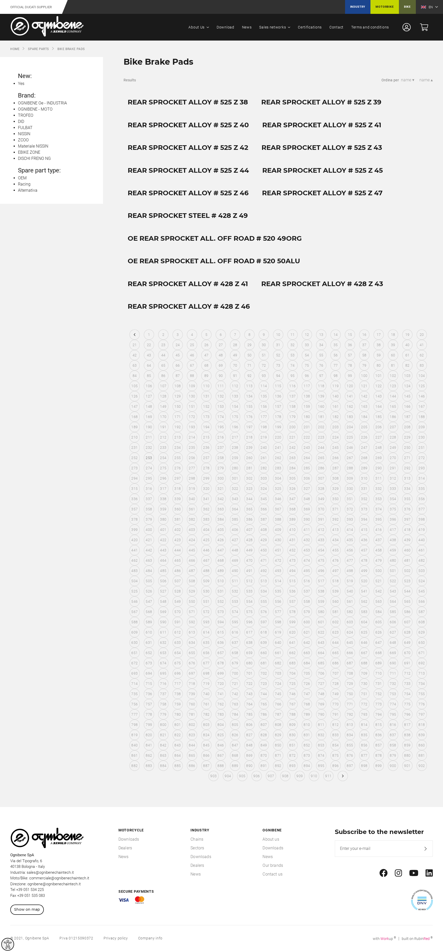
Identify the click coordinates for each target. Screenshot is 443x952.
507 (177, 581)
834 (350, 735)
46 (192, 355)
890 (249, 766)
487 (192, 571)
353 (378, 499)
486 (177, 571)
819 (134, 735)
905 (242, 776)
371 (335, 509)
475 (321, 560)
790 (321, 714)
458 (378, 550)
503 (421, 571)
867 (220, 755)
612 (177, 632)
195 (220, 427)
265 (321, 458)
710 (378, 673)
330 (350, 489)
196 (235, 427)
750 (350, 694)
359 (163, 509)
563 (378, 601)
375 (393, 509)
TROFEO (25, 115)
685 (321, 663)
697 (192, 673)
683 (292, 663)
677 (206, 663)
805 (235, 725)
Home (14, 49)
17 (379, 335)
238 (235, 447)
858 (393, 745)
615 (220, 632)
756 (134, 704)
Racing (24, 184)
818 (421, 725)
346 (278, 499)
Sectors (197, 848)
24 (178, 345)
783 (220, 714)
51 (264, 355)
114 (263, 386)
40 (407, 345)
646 (364, 642)
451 (278, 550)
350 (335, 499)
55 (321, 355)
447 (220, 550)
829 (278, 735)
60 (393, 355)
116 (292, 386)
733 (407, 684)
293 (421, 468)
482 (421, 560)
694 (149, 673)
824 (206, 735)
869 (249, 755)
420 (134, 540)
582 (350, 612)
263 (292, 458)
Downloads (128, 839)
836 (378, 735)
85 (149, 376)
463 (149, 560)
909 (299, 776)
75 (307, 365)
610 (149, 632)
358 (149, 509)
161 (335, 406)
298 (192, 478)
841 (149, 745)
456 (350, 550)
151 (192, 406)
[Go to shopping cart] (424, 27)
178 (278, 417)
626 (378, 632)
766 (278, 704)
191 (163, 427)
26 (206, 345)
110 (206, 386)
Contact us (273, 874)
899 (378, 766)
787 (278, 714)
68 (206, 365)
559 (321, 601)
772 (364, 704)
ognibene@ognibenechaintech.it (54, 884)
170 (163, 417)
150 (177, 406)
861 (134, 755)
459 (393, 550)
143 (378, 396)
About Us (196, 27)
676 (192, 663)
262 (278, 458)
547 (149, 601)
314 (421, 478)
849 (263, 745)
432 (307, 540)
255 (177, 458)
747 (307, 694)
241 (278, 447)
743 (249, 694)
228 (393, 437)
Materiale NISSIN (33, 146)
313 (407, 478)
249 (393, 447)
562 (364, 601)
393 (350, 519)
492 (263, 571)
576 (263, 612)
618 (263, 632)
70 (235, 365)
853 (321, 745)
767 (292, 704)
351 (350, 499)
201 (307, 427)
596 (249, 622)
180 (307, 417)
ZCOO (23, 140)
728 (335, 684)
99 (350, 376)
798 (134, 725)
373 (364, 509)
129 (177, 396)
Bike (407, 6)
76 (321, 365)
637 (235, 642)
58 (364, 355)
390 (307, 519)
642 (307, 642)
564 (393, 601)
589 (149, 622)
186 (393, 417)
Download (225, 27)
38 (379, 345)
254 (163, 458)
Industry (358, 6)
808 (278, 725)
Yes (21, 83)
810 (307, 725)
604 (364, 622)
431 (292, 540)
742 (235, 694)
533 (249, 591)
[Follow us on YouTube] (413, 873)
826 (235, 735)
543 (393, 591)
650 (421, 642)
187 (407, 417)
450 (263, 550)
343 (235, 499)
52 (278, 355)
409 (278, 530)
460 (407, 550)
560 (335, 601)
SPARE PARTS (38, 49)
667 (364, 653)
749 (335, 694)
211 (149, 437)
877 (364, 755)
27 (221, 345)
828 (263, 735)
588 (134, 622)
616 (235, 632)
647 (378, 642)
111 (220, 386)
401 (163, 530)
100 (364, 376)
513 (263, 581)
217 (235, 437)
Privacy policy (116, 938)
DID (21, 121)
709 (364, 673)
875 (335, 755)
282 (263, 468)
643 (321, 642)
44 (163, 355)
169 (149, 417)
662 (292, 653)
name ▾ (407, 79)
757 (149, 704)
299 (206, 478)
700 (235, 673)
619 (278, 632)
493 (278, 571)
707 (335, 673)
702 (263, 673)
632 (163, 642)
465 (177, 560)
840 (134, 745)
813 (350, 725)
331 (364, 489)
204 (350, 427)
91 (235, 376)
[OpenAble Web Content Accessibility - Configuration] (7, 944)
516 (307, 581)
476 (335, 560)
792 (350, 714)
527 (163, 591)
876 (350, 755)
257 (206, 458)
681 (263, 663)
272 (421, 458)
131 (206, 396)
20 (422, 335)
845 (206, 745)
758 (163, 704)
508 (192, 581)
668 (378, 653)
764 (249, 704)
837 (393, 735)
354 (393, 499)
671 (421, 653)
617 (249, 632)
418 (407, 530)
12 (307, 335)
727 (321, 684)
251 (421, 447)
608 (421, 622)
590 (163, 622)
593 (206, 622)
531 (220, 591)
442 (149, 550)
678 (220, 663)
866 (206, 755)
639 (263, 642)
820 (149, 735)
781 (192, 714)
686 (335, 663)
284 (292, 468)
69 (221, 365)
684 (307, 663)
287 (335, 468)
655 (192, 653)
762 (220, 704)
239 (249, 447)
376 (407, 509)
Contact (336, 27)
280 (235, 468)
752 (378, 694)
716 (163, 684)
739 (192, 694)
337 (149, 499)
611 (163, 632)
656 (206, 653)
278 (206, 468)
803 (206, 725)
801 (177, 725)
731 (378, 684)
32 (292, 345)
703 (278, 673)
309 (350, 478)
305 (292, 478)
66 (178, 365)
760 (192, 704)
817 (407, 725)
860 (421, 745)
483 (134, 571)
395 (378, 519)
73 (278, 365)
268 (364, 458)
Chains (196, 839)
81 (393, 365)
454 (321, 550)
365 (249, 509)
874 (321, 755)
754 (407, 694)
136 (278, 396)
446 (206, 550)
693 (134, 673)
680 (249, 663)
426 (220, 540)
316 (149, 489)
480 (393, 560)
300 (220, 478)
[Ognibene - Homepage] (47, 27)
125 (421, 386)
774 (393, 704)
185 (378, 417)
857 (378, 745)
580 (321, 612)
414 (350, 530)
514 (278, 581)
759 (177, 704)
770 (335, 704)
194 (206, 427)
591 (177, 622)
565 (407, 601)
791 (335, 714)
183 (350, 417)
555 (263, 601)
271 (407, 458)
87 (178, 376)
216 (220, 437)
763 (235, 704)
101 (378, 376)
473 (292, 560)
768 (307, 704)
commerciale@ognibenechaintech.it (59, 878)
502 (407, 571)
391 (321, 519)
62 (422, 355)
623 (335, 632)
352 (364, 499)
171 (177, 417)
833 (335, 735)
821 (163, 735)
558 (307, 601)
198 (263, 427)
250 (407, 447)
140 (335, 396)
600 (307, 622)
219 (263, 437)
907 (271, 776)
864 (177, 755)
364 (235, 509)
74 (292, 365)
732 (393, 684)
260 (249, 458)
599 (292, 622)
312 (393, 478)
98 (336, 376)
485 (163, 571)
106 (149, 386)
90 (221, 376)
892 (278, 766)
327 (307, 489)
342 (220, 499)
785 (249, 714)
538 (321, 591)
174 (220, 417)
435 (350, 540)
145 (407, 396)
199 (278, 427)
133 (235, 396)
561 (350, 601)
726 (307, 684)
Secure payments (136, 891)
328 (321, 489)
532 (235, 591)
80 (379, 365)
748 (321, 694)
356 (421, 499)
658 (235, 653)
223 (321, 437)
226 (364, 437)
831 (307, 735)
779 (163, 714)
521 (378, 581)
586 (407, 612)
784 (235, 714)
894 (307, 766)
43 (149, 355)
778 (149, 714)
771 (350, 704)
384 (220, 519)
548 (163, 601)
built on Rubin (417, 939)
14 (336, 335)
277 (192, 468)
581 (335, 612)
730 (364, 684)
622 (321, 632)
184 (364, 417)
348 (307, 499)
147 (134, 406)
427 (235, 540)
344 (249, 499)
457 (364, 550)
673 (149, 663)
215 (206, 437)
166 (407, 406)
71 (249, 365)
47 (206, 355)
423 (177, 540)
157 (278, 406)
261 (263, 458)
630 (134, 642)
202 (321, 427)
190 (149, 427)
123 (393, 386)
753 (393, 694)
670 (407, 653)
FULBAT (25, 127)
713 (421, 673)
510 (220, 581)
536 (292, 591)
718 (192, 684)
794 (378, 714)
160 (321, 406)
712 (407, 673)
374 (378, 509)
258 (220, 458)
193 (192, 427)
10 (278, 335)
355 (407, 499)
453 (307, 550)
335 (421, 489)
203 (335, 427)
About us (271, 839)
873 (307, 755)
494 (292, 571)
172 (192, 417)
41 (422, 345)
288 (350, 468)
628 (407, 632)
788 (292, 714)
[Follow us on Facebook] (383, 873)
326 (292, 489)
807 (263, 725)
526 (149, 591)
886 (192, 766)
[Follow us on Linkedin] (429, 873)
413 (335, 530)
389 (292, 519)
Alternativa (27, 190)
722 (249, 684)
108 (177, 386)
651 (134, 653)
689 (378, 663)
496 (321, 571)
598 (278, 622)
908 (285, 776)
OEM (22, 178)
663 (307, 653)
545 (421, 591)
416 (378, 530)
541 (364, 591)
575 (249, 612)
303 (263, 478)
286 (321, 468)
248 (378, 447)
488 (206, 571)
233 (163, 447)
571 (192, 612)
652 (149, 653)
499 (364, 571)
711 (393, 673)
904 (228, 776)
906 (256, 776)
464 (163, 560)
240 (263, 447)
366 (263, 509)
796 (407, 714)
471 (263, 560)
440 (421, 540)
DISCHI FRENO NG (34, 158)
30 (264, 345)
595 (235, 622)
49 (235, 355)
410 (292, 530)
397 (407, 519)
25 (192, 345)
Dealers (125, 848)
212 (163, 437)
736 (149, 694)
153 (220, 406)
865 (192, 755)
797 (421, 714)
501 (393, 571)
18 (393, 335)
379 (149, 519)
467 (206, 560)
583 (364, 612)
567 (134, 612)
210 (134, 437)
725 (292, 684)
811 (321, 725)
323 (249, 489)
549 (177, 601)
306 (307, 478)
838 (407, 735)
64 (149, 365)
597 (263, 622)
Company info (150, 938)
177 (263, 417)
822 (177, 735)
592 (192, 622)
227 (378, 437)
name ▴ (426, 79)
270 (393, 458)
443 (163, 550)
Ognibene (272, 830)
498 (350, 571)
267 (350, 458)
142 (364, 396)
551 (206, 601)
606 (393, 622)
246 (350, 447)
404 (206, 530)
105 (134, 386)
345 (263, 499)
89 (206, 376)
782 (206, 714)
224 (335, 437)
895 (321, 766)
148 (149, 406)
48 (221, 355)
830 (292, 735)
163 (364, 406)
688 (364, 663)
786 (263, 714)
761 (206, 704)
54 (307, 355)
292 (407, 468)
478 (364, 560)
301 (235, 478)
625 (364, 632)
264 (307, 458)
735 (134, 694)
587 (421, 612)
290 (378, 468)
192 (177, 427)
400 (149, 530)
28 (235, 345)
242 (292, 447)
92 (249, 376)
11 (292, 335)
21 (135, 345)
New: (25, 76)
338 (163, 499)
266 (335, 458)
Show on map (27, 909)
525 (134, 591)
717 (177, 684)
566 (421, 601)
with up (384, 939)
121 (364, 386)
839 (421, 735)
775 (407, 704)
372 (350, 509)
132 (220, 396)
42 (135, 355)
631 (149, 642)
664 (321, 653)
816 (393, 725)
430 (278, 540)
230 (421, 437)
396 (393, 519)
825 (220, 735)
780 (177, 714)
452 (292, 550)
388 (278, 519)
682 (278, 663)
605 (378, 622)
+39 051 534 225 (30, 889)
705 (307, 673)
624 (350, 632)
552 (220, 601)
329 (335, 489)
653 (163, 653)
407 (249, 530)
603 (350, 622)
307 (321, 478)
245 (335, 447)
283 (278, 468)
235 (192, 447)
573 (220, 612)
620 (292, 632)
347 (292, 499)
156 (263, 406)
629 (421, 632)
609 (134, 632)
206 (378, 427)
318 (177, 489)
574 (235, 612)
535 (278, 591)
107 (163, 386)
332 (378, 489)
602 (335, 622)
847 (235, 745)
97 (321, 376)
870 (263, 755)
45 (178, 355)
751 (364, 694)
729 (350, 684)
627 (393, 632)
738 (177, 694)
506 (163, 581)
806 (249, 725)
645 (350, 642)
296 (163, 478)
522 (393, 581)
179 (292, 417)
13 (321, 335)
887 (206, 766)
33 (307, 345)
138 (307, 396)
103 (407, 376)
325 (278, 489)
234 (177, 447)
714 (134, 684)
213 (177, 437)
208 (407, 427)
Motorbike (385, 6)
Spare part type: (39, 170)
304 (278, 478)
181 (321, 417)
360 (177, 509)
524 (421, 581)
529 (192, 591)
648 (393, 642)
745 (278, 694)
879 (393, 755)
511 (235, 581)
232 (149, 447)
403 (192, 530)
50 (249, 355)
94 (278, 376)
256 (192, 458)
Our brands (273, 865)
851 (292, 745)
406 (235, 530)
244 (321, 447)
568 (149, 612)
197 (249, 427)
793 (364, 714)
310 (364, 478)
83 (422, 365)
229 (407, 437)
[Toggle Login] (406, 27)
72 (264, 365)
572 (206, 612)
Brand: (27, 95)
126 (134, 396)
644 (335, 642)
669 (393, 653)
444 (177, 550)
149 (163, 406)
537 (307, 591)
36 (350, 345)
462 (134, 560)
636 (220, 642)
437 (378, 540)
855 (350, 745)
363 (220, 509)
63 (135, 365)
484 (149, 571)
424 (192, 540)
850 (278, 745)
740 (206, 694)
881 (421, 755)
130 (192, 396)
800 (163, 725)
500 (378, 571)
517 (321, 581)
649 (407, 642)
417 (393, 530)
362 (206, 509)
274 (149, 468)
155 (249, 406)
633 (177, 642)
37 (364, 345)
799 (149, 725)
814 (364, 725)
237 (220, 447)
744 (263, 694)
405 (220, 530)
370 (321, 509)
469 (235, 560)
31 (278, 345)
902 (421, 766)
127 (149, 396)
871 (278, 755)
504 (134, 581)
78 (350, 365)
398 (421, 519)
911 (328, 776)
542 (378, 591)
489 (220, 571)
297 (177, 478)
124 (407, 386)
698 (206, 673)
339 (177, 499)
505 (149, 581)
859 (407, 745)
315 (134, 489)
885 (177, 766)
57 (350, 355)
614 (206, 632)
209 (421, 427)
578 (292, 612)
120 (350, 386)
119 (335, 386)
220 (278, 437)
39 (393, 345)
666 (350, 653)
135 (263, 396)
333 (393, 489)
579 (307, 612)
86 (163, 376)
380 (163, 519)
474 (307, 560)
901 (407, 766)
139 (321, 396)
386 (249, 519)
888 (220, 766)
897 (350, 766)
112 (235, 386)
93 (264, 376)
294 (134, 478)
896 (335, 766)
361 (192, 509)
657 (220, 653)
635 (206, 642)
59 (379, 355)
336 (134, 499)
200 (292, 427)
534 (263, 591)
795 (393, 714)
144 (393, 396)
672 (134, 663)
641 (292, 642)
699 (220, 673)
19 (407, 335)
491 (249, 571)
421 (149, 540)
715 (149, 684)
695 (163, 673)
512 (249, 581)
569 (163, 612)
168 (134, 417)
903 (213, 776)
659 (249, 653)
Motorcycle (131, 830)
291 (393, 468)
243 (307, 447)
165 (393, 406)
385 (235, 519)
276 (177, 468)
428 (249, 540)
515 (292, 581)
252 (134, 458)
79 (364, 365)
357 (134, 509)
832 (321, 735)
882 (134, 766)
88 (192, 376)
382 (192, 519)
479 (378, 560)
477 (350, 560)
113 (249, 386)
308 (335, 478)
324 (263, 489)
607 (407, 622)
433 (321, 540)
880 (407, 755)
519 (350, 581)
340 (192, 499)
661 (278, 653)
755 (421, 694)
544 (407, 591)
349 (321, 499)
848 (249, 745)
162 (350, 406)
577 (278, 612)
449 (249, 550)
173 (206, 417)
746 (292, 694)
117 (307, 386)
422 (163, 540)
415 (364, 530)
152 (206, 406)
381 (177, 519)
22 (149, 345)
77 (336, 365)
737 (163, 694)
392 (335, 519)
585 (393, 612)
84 (135, 376)
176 (249, 417)
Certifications (310, 27)
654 (177, 653)
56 (336, 355)
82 (407, 365)
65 (163, 365)
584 (378, 612)
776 (421, 704)
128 (163, 396)
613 (192, 632)
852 (307, 745)
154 (235, 406)
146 (421, 396)
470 (249, 560)
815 (378, 725)
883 (149, 766)
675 (177, 663)
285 (307, 468)
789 (307, 714)
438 (393, 540)
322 (235, 489)
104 (421, 376)
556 (278, 601)
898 (364, 766)
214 (192, 437)
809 (292, 725)
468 (220, 560)
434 (335, 540)
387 (263, 519)
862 (149, 755)
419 (421, 530)
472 (278, 560)
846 (220, 745)
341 (206, 499)
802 (192, 725)
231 (134, 447)
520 (364, 581)
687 (350, 663)
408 (263, 530)
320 (206, 489)
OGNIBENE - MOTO (35, 109)
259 (235, 458)
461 (421, 550)
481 (407, 560)
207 (393, 427)
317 (163, 489)
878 (378, 755)
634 (192, 642)
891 (263, 766)
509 (206, 581)
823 (192, 735)
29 (249, 345)
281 (249, 468)
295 (149, 478)
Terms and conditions (370, 27)
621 (307, 632)
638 (249, 642)
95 (292, 376)
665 (335, 653)
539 (335, 591)
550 (192, 601)
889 (235, 766)
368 (292, 509)
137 (292, 396)
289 (364, 468)
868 (235, 755)
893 (292, 766)
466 (192, 560)
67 (192, 365)
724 (278, 684)
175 (235, 417)
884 (163, 766)
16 (364, 335)
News (247, 27)
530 (206, 591)
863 (163, 755)
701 (249, 673)
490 (235, 571)
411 (307, 530)
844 (192, 745)
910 (314, 776)
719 (206, 684)
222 (307, 437)
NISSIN (24, 133)
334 (407, 489)
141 (350, 396)
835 (364, 735)
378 (134, 519)
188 (421, 417)
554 (249, 601)
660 (263, 653)
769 (321, 704)
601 (321, 622)
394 (364, 519)
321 (220, 489)
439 (407, 540)
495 (307, 571)
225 (350, 437)
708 (350, 673)
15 (350, 335)
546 (134, 601)
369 (307, 509)
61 (407, 355)
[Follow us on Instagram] (398, 873)
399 (134, 530)
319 (192, 489)
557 (292, 601)
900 (393, 766)
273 (134, 468)
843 (177, 745)
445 (192, 550)
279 (220, 468)
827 (249, 735)
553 (235, 601)
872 (292, 755)
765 (263, 704)
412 (321, 530)
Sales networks (272, 27)
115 (278, 386)
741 (220, 694)
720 (220, 684)
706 (321, 673)
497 (335, 571)
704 (292, 673)
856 (364, 745)
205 (364, 427)
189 (134, 427)
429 (263, 540)
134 (249, 396)
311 (378, 478)
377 (421, 509)
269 (378, 458)
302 (249, 478)
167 (421, 406)
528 (177, 591)
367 (278, 509)
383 (206, 519)
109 (192, 386)
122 (378, 386)
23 (163, 345)
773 (378, 704)
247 (364, 447)
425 (206, 540)
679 (235, 663)
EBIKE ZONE (29, 152)
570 (177, 612)
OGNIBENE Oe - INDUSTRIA (42, 103)
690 (393, 663)
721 (235, 684)
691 (407, 663)
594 (220, 622)
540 (350, 591)
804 (220, 725)
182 (335, 417)
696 (177, 673)
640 (278, 642)
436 (364, 540)
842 (163, 745)
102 (393, 376)
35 (336, 345)
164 (378, 406)
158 (292, 406)
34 (321, 345)
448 (235, 550)
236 (206, 447)
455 (335, 550)
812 (335, 725)
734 (421, 684)
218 (249, 437)
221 (292, 437)
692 (421, 663)
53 (292, 355)
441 (134, 550)
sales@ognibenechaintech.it (50, 872)
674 (163, 663)
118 (321, 386)
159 (307, 406)
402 (177, 530)
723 (263, 684)
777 (134, 714)
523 (407, 581)
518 (335, 581)
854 (335, 745)
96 (307, 376)
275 (163, 468)
